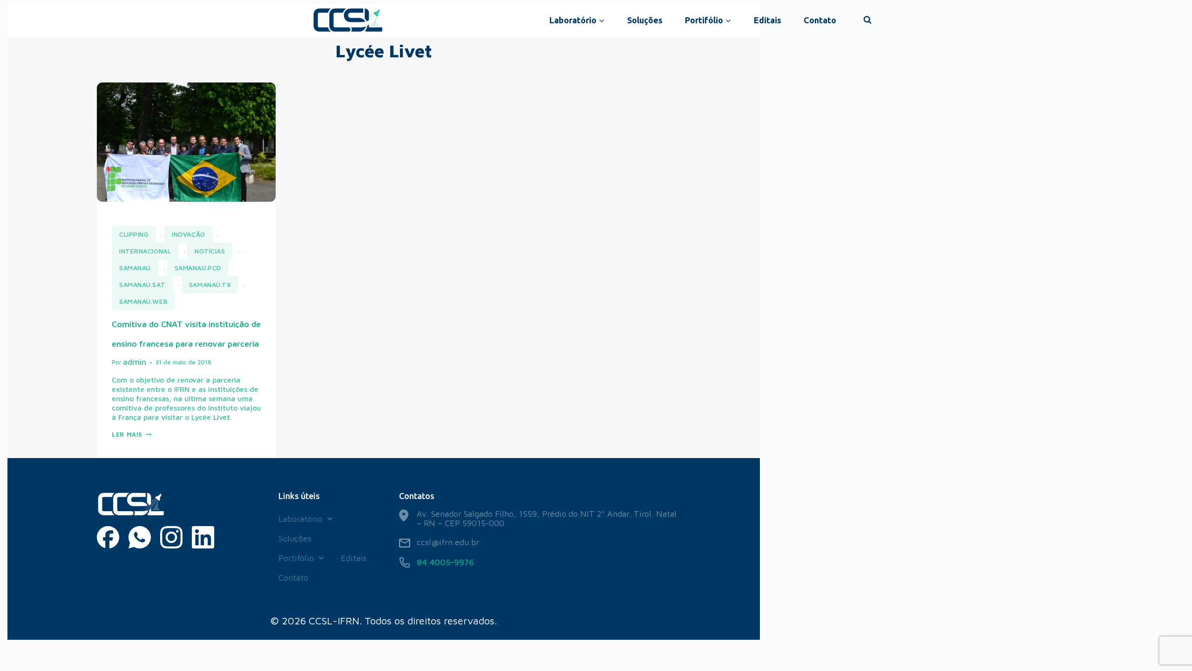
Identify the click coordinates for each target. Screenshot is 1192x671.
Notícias (210, 251)
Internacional (145, 251)
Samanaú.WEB (143, 301)
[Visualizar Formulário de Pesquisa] (867, 20)
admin (134, 362)
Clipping (133, 234)
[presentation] (186, 142)
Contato (820, 20)
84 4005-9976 (445, 562)
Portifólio (296, 558)
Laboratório (300, 519)
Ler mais (131, 434)
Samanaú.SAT (142, 284)
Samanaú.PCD (198, 268)
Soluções (645, 20)
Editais (767, 20)
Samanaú (135, 268)
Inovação (188, 234)
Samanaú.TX (210, 284)
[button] (305, 519)
